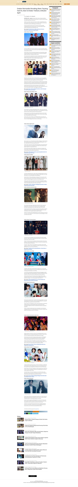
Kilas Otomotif (39, 4)
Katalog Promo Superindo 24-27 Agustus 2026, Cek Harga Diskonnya (55, 64)
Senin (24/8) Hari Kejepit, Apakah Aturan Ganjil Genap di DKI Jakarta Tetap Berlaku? (56, 45)
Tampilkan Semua (36, 411)
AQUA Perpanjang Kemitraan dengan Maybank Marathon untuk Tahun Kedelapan (36, 444)
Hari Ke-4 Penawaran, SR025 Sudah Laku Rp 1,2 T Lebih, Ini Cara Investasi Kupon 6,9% (55, 19)
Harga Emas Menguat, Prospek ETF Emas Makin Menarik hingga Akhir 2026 (55, 32)
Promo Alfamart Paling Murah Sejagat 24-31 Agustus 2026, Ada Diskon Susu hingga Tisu (56, 61)
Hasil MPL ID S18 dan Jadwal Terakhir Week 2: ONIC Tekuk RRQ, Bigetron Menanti (36, 462)
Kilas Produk (42, 4)
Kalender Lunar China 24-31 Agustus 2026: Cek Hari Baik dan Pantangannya (55, 58)
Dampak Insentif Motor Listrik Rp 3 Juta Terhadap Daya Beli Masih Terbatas (56, 10)
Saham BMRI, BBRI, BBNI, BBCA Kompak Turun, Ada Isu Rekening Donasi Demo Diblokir (55, 26)
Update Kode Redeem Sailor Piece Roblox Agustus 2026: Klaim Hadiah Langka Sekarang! (36, 438)
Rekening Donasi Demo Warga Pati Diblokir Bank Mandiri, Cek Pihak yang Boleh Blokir (55, 13)
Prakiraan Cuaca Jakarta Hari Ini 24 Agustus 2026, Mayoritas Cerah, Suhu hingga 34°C (56, 74)
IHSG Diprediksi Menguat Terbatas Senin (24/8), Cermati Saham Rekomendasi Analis (56, 23)
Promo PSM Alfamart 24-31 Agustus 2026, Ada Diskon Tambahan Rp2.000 (55, 71)
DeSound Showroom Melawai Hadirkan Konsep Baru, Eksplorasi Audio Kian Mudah (36, 468)
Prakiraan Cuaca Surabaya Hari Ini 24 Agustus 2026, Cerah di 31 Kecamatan (56, 51)
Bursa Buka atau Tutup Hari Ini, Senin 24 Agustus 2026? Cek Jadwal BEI (55, 39)
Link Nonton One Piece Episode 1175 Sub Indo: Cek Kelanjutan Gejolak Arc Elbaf (35, 456)
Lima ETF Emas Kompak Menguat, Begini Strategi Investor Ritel (55, 35)
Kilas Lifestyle (35, 4)
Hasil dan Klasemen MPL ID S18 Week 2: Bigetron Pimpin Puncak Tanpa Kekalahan (36, 432)
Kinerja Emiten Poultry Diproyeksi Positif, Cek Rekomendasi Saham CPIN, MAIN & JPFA (55, 16)
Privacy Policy (46, 481)
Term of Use (32, 481)
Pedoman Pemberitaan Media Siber (38, 481)
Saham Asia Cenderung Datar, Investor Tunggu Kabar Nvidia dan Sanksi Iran (56, 67)
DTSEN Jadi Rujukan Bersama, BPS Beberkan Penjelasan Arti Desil (55, 29)
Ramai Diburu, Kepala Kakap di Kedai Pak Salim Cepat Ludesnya (36, 420)
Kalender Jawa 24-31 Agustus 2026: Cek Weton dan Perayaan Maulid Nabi (55, 48)
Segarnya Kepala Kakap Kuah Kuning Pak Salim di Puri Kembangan (36, 426)
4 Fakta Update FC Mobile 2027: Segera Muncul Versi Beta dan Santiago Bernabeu (36, 450)
